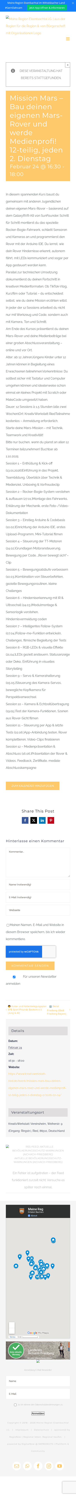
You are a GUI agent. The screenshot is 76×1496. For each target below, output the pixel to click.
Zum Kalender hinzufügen (32, 786)
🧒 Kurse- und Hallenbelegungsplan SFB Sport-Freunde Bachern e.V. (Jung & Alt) (27, 1009)
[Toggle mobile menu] (68, 39)
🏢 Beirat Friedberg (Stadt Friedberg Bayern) (56, 1009)
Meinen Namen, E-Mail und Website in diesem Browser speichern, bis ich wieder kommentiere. (35, 932)
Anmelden (38, 1413)
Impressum (22, 1430)
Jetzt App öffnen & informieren (47, 7)
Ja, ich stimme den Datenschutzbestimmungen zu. (40, 1405)
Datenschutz (41, 1430)
